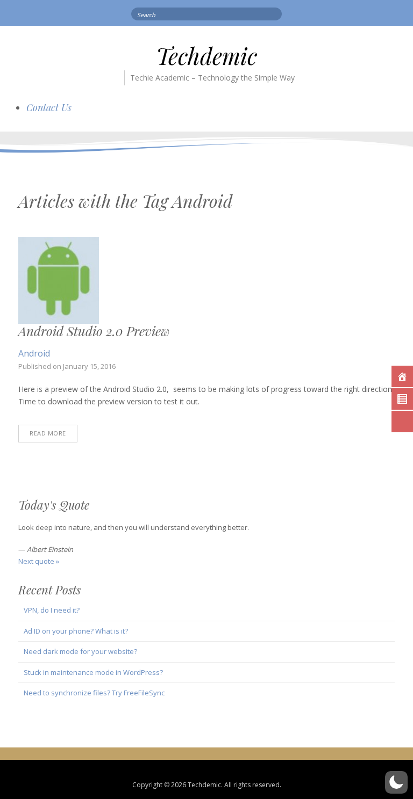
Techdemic (206, 56)
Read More (48, 433)
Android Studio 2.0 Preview (93, 330)
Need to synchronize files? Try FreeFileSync (94, 693)
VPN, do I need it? (52, 610)
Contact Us (49, 107)
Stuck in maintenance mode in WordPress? (93, 672)
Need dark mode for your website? (80, 651)
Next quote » (38, 561)
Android (34, 353)
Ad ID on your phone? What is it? (76, 631)
